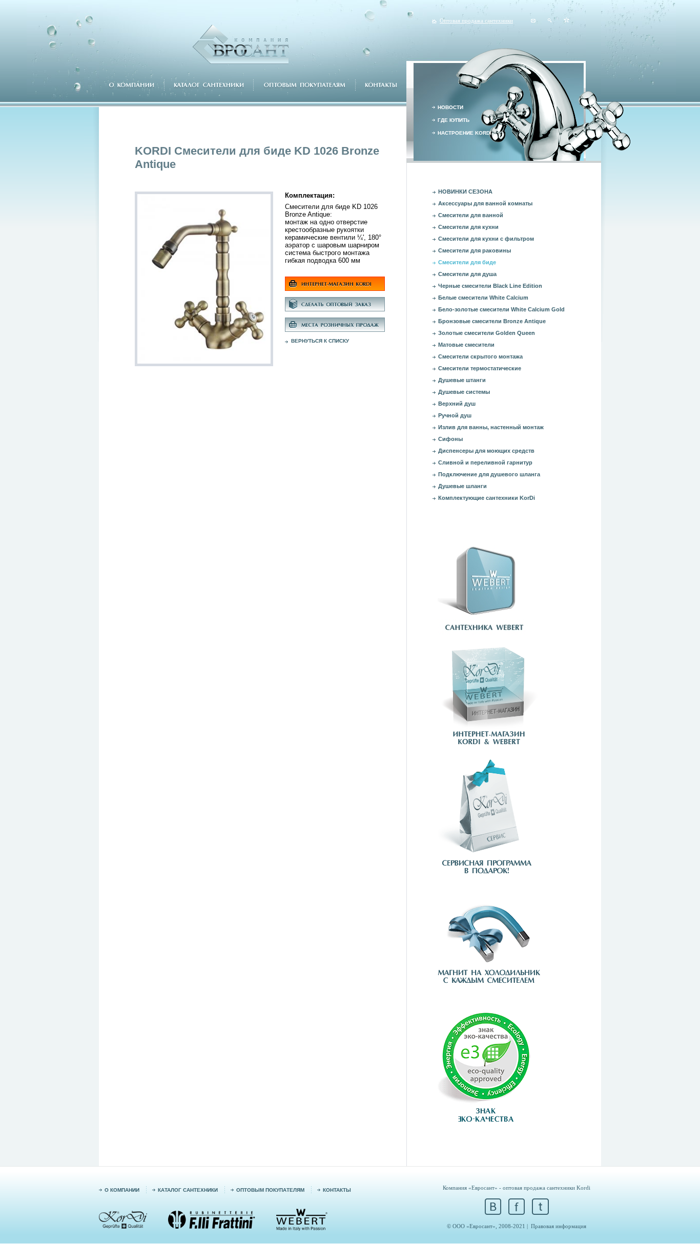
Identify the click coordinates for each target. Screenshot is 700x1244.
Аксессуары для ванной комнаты (485, 203)
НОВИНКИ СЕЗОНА (465, 191)
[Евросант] (566, 20)
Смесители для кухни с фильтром (486, 239)
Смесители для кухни (468, 227)
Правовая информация (558, 1226)
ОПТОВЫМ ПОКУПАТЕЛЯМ (270, 1190)
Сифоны (450, 439)
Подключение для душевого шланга (489, 474)
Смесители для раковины (474, 250)
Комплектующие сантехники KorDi (486, 498)
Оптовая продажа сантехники (476, 20)
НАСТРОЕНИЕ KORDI (464, 133)
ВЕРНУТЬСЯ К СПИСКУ (320, 341)
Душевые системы (464, 392)
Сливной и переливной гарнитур (485, 462)
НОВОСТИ (450, 107)
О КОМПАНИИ (122, 1190)
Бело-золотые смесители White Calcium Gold (501, 309)
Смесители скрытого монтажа (480, 356)
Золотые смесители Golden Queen (486, 333)
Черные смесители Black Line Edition (490, 286)
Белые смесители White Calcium (483, 297)
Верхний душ (457, 403)
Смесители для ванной (470, 215)
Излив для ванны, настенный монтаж (491, 427)
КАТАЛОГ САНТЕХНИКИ (188, 1190)
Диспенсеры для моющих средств (486, 451)
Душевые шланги (462, 486)
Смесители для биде (467, 262)
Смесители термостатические (479, 368)
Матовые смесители (466, 345)
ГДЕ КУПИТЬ (453, 120)
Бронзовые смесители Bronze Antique (492, 321)
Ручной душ (454, 415)
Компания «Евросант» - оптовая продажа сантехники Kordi (516, 1188)
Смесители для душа (467, 274)
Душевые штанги (462, 380)
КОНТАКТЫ (337, 1190)
